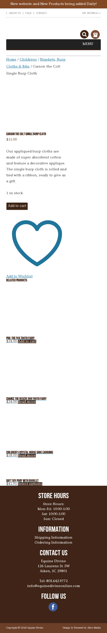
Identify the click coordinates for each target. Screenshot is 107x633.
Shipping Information (53, 538)
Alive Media (94, 628)
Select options (30, 484)
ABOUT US (15, 13)
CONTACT (41, 13)
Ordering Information (53, 543)
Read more (27, 402)
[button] (88, 44)
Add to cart (17, 206)
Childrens (28, 60)
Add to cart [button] (27, 341)
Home (11, 60)
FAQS (28, 13)
